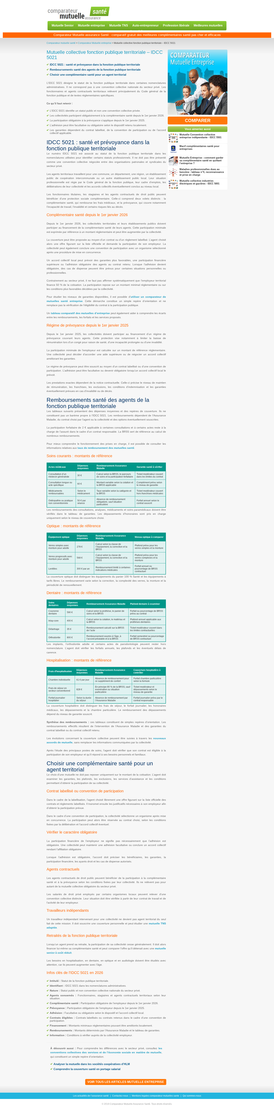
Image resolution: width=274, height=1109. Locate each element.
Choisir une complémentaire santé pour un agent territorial (88, 74)
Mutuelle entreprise (91, 25)
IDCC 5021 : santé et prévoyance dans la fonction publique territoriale (95, 64)
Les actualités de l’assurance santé (91, 1095)
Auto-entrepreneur (145, 25)
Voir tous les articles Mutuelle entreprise (125, 1081)
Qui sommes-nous (192, 1095)
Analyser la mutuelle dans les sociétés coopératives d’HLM (91, 1064)
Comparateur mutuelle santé (61, 43)
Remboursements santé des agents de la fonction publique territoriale (95, 69)
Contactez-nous (120, 1095)
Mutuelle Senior (63, 25)
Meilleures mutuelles (208, 25)
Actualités (137, 31)
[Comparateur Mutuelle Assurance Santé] (79, 13)
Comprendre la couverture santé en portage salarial (86, 1069)
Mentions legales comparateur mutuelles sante (155, 1095)
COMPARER (197, 120)
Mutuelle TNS (118, 25)
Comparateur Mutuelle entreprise (94, 43)
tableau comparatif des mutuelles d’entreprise (80, 313)
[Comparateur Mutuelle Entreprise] (197, 83)
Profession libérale (176, 25)
